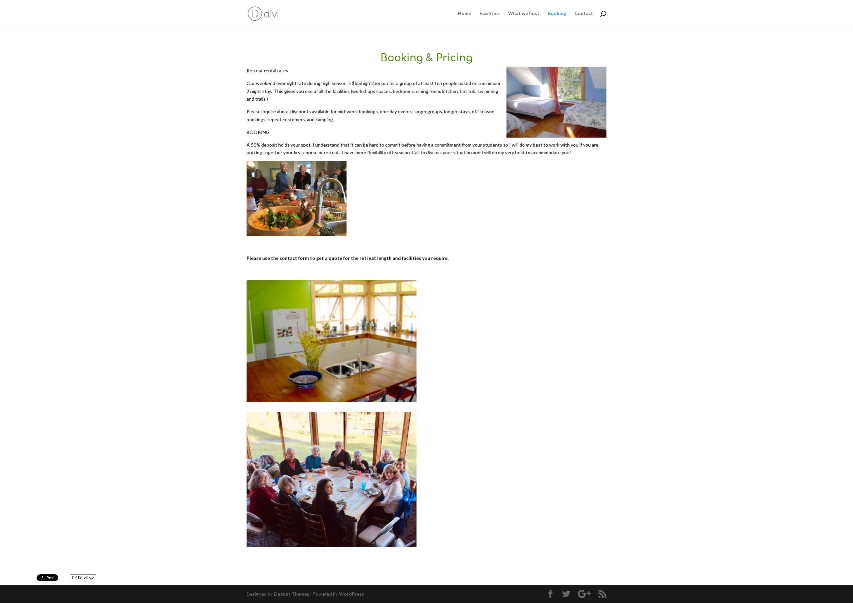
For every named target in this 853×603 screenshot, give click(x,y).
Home (464, 13)
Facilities (489, 13)
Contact (583, 13)
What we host (523, 13)
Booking (557, 13)
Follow (87, 577)
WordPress (351, 594)
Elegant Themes (291, 594)
